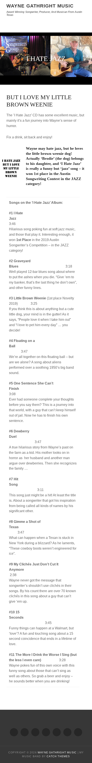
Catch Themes (58, 756)
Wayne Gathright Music (40, 6)
